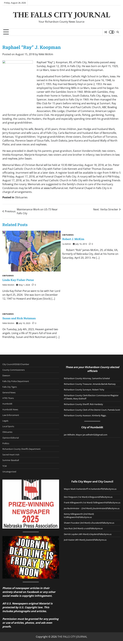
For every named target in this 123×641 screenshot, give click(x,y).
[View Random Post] (105, 32)
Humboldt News (10, 409)
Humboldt (7, 403)
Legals (5, 420)
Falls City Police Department (15, 381)
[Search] (118, 32)
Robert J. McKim (73, 239)
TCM (4, 466)
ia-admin (66, 243)
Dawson (6, 375)
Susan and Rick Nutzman (19, 318)
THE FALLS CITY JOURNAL (61, 15)
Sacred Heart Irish (10, 454)
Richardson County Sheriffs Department (21, 448)
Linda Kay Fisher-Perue (18, 280)
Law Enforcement (10, 415)
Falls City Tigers (9, 386)
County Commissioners (13, 369)
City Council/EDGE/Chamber (15, 364)
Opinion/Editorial (10, 437)
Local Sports (8, 426)
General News (9, 392)
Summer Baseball (10, 460)
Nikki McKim (46, 54)
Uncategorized (9, 471)
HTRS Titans (8, 398)
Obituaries (21, 197)
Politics (5, 443)
